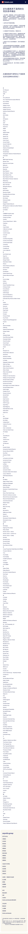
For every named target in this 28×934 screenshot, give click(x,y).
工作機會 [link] (4, 908)
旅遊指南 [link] (4, 910)
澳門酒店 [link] (4, 850)
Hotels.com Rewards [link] (6, 913)
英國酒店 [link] (4, 860)
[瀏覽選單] (25, 2)
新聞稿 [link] (3, 881)
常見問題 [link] (4, 868)
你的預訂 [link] (4, 866)
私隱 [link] (3, 895)
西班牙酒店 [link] (4, 853)
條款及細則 (18, 27)
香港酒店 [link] (4, 843)
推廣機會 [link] (4, 884)
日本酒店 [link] (4, 841)
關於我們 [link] (4, 906)
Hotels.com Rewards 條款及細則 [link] (9, 899)
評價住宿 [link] (4, 873)
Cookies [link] (4, 897)
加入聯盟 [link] (4, 879)
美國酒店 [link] (4, 848)
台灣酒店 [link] (4, 845)
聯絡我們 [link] (4, 871)
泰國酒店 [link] (4, 855)
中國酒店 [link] (4, 838)
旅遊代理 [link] (4, 886)
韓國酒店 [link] (4, 857)
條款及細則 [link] (4, 892)
